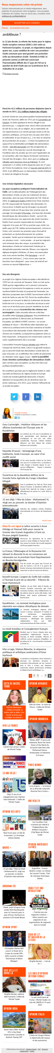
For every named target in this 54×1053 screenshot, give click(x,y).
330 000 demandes (18, 147)
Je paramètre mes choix (19, 28)
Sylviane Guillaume (24, 316)
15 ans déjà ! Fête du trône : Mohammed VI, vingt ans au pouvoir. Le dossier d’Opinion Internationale (26, 502)
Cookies (32, 1051)
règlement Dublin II (18, 201)
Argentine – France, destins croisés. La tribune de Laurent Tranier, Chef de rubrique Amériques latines (39, 873)
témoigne (33, 255)
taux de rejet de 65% (40, 168)
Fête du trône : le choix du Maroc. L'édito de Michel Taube (39, 707)
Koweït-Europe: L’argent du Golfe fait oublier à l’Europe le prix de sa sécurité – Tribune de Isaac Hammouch (26, 580)
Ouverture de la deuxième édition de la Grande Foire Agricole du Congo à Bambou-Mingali (25, 478)
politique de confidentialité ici (14, 16)
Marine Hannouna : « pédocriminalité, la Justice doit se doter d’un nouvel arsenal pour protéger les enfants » (14, 712)
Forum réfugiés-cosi (30, 345)
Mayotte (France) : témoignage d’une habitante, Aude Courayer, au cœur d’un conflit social (24, 454)
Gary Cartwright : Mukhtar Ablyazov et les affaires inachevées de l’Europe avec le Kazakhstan (25, 427)
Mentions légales (31, 1049)
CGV (39, 1049)
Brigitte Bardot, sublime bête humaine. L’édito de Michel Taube (14, 996)
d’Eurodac (26, 213)
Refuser (5, 28)
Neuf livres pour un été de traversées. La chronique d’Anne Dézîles (14, 835)
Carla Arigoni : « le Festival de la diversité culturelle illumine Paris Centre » (40, 788)
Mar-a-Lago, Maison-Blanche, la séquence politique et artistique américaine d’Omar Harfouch (24, 652)
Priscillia (21, 413)
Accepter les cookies (27, 23)
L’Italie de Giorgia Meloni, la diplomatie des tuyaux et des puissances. (39, 1038)
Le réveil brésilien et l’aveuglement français (25, 629)
